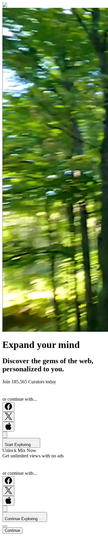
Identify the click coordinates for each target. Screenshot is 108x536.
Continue (12, 530)
